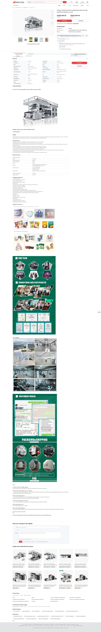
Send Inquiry (64, 20)
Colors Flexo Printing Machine (43, 618)
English (26, 625)
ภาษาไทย (67, 625)
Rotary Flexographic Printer (59, 611)
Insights (77, 624)
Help (69, 5)
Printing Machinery (25, 7)
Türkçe (71, 625)
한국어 (59, 625)
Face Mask (33, 601)
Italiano (45, 625)
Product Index (69, 624)
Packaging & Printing (19, 7)
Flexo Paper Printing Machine (80, 616)
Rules (88, 5)
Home (13, 7)
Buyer (64, 5)
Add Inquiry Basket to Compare (34, 43)
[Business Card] (86, 58)
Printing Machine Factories (17, 616)
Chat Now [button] (81, 20)
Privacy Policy (66, 627)
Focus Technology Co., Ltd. (44, 627)
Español (29, 625)
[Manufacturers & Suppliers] (18, 2)
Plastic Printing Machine (36, 611)
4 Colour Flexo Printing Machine (18, 618)
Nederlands (52, 625)
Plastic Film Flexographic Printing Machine (57, 599)
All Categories (16, 5)
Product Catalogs (27, 595)
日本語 (62, 625)
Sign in (87, 2)
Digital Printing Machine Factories (43, 616)
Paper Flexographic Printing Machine (38, 599)
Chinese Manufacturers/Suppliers (38, 624)
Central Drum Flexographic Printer (47, 611)
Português (33, 625)
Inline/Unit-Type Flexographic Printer (72, 611)
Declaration (61, 627)
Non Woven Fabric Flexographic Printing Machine (21, 601)
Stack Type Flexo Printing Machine (75, 597)
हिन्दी (64, 625)
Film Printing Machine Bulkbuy (55, 618)
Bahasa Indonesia (79, 625)
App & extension (75, 5)
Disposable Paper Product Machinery (19, 599)
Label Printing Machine (26, 611)
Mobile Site (73, 624)
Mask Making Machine (54, 601)
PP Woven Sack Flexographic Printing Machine (77, 599)
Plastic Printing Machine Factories (30, 616)
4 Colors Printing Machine (69, 616)
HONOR (33, 597)
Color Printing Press (16, 611)
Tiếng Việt (74, 625)
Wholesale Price (52, 624)
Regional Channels (63, 624)
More (13, 620)
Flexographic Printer (32, 7)
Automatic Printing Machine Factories (57, 616)
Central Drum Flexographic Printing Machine (57, 597)
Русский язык (41, 625)
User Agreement (56, 627)
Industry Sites (57, 624)
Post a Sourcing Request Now (41, 541)
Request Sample (76, 23)
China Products (30, 624)
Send (20, 541)
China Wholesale (46, 624)
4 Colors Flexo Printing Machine (31, 618)
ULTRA (14, 597)
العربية (56, 625)
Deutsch (48, 625)
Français (37, 625)
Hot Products (25, 624)
